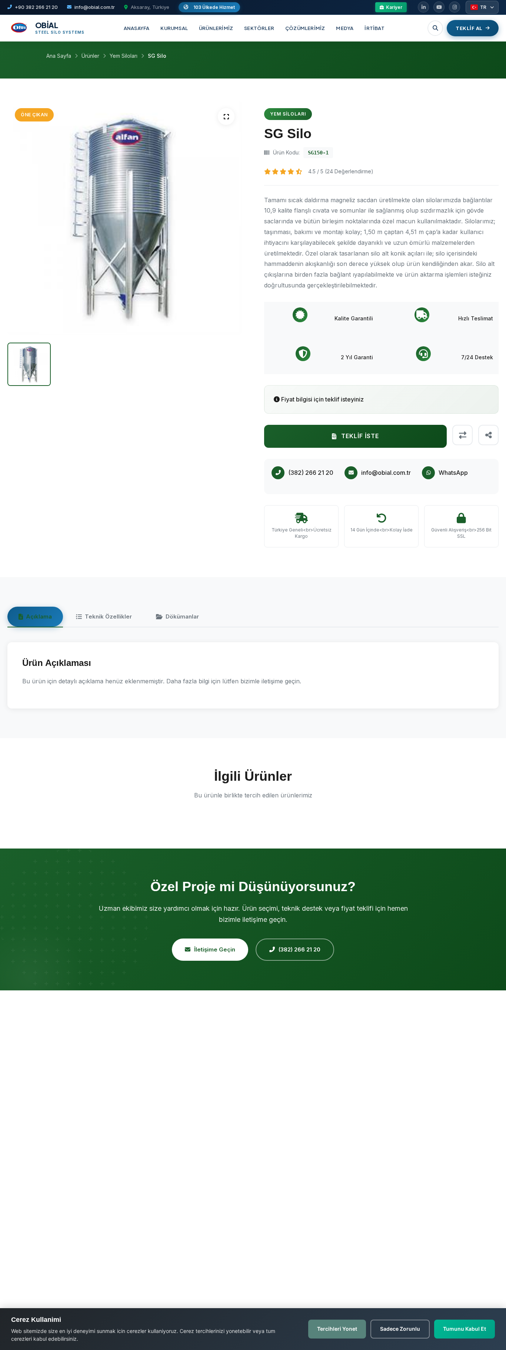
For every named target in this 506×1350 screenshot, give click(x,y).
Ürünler (90, 56)
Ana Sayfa (58, 56)
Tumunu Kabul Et (464, 1329)
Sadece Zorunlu (400, 1329)
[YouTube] (439, 7)
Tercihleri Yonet (337, 1329)
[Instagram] (454, 7)
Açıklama (39, 616)
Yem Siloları (123, 56)
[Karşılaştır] (462, 435)
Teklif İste (360, 436)
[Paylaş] (488, 435)
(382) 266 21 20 (299, 949)
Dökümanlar (182, 616)
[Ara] (435, 28)
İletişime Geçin (214, 949)
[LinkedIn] (423, 7)
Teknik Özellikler (108, 616)
